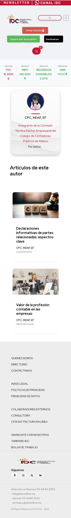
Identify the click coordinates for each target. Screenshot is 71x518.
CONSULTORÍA (20, 415)
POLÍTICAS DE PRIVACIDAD (28, 390)
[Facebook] (14, 475)
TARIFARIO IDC (20, 441)
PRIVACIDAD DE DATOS (25, 396)
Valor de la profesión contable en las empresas (32, 309)
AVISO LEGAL (19, 384)
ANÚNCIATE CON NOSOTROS (30, 435)
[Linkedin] (40, 475)
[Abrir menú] (65, 18)
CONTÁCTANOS (21, 370)
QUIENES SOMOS (22, 358)
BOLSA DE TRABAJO (24, 447)
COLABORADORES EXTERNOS (30, 409)
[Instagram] (23, 475)
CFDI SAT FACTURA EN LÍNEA (29, 422)
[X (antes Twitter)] (31, 475)
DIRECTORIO (19, 364)
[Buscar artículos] (50, 17)
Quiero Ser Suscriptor (23, 39)
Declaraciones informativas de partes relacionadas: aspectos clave (34, 235)
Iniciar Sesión (34, 30)
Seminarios (52, 39)
